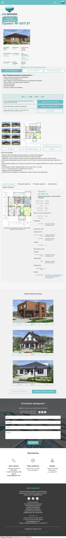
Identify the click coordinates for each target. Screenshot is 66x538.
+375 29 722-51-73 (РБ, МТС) (28, 411)
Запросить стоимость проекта (44, 391)
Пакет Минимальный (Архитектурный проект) (17, 75)
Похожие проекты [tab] (24, 184)
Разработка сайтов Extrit (33, 529)
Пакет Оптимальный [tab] (33, 70)
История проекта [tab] (39, 184)
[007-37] (16, 36)
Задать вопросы (8, 187)
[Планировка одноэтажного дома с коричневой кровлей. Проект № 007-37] (31, 134)
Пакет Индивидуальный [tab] (54, 70)
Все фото (11, 149)
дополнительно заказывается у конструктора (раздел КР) (53, 275)
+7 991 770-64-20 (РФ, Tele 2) (28, 413)
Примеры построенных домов (52, 148)
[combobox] (55, 2)
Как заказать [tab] (52, 184)
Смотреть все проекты (19, 391)
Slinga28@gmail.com (13, 475)
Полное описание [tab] (8, 184)
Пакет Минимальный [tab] (11, 70)
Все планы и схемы (31, 149)
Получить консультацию (10, 19)
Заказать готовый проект (50, 102)
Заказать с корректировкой (50, 106)
